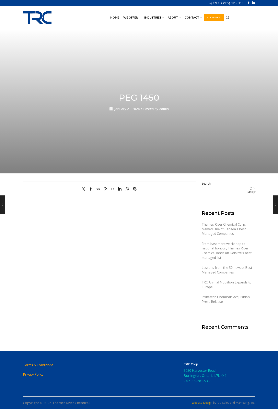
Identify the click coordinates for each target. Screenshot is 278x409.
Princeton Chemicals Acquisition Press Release (226, 299)
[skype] (134, 189)
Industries (152, 17)
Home (114, 17)
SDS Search (213, 17)
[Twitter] (84, 189)
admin (164, 109)
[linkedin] (120, 189)
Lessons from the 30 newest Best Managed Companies (227, 270)
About (173, 17)
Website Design (202, 403)
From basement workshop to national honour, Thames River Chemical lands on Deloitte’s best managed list (227, 250)
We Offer (130, 17)
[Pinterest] (105, 189)
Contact (192, 17)
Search (206, 183)
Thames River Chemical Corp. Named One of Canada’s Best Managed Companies (224, 229)
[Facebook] (248, 3)
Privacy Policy (33, 374)
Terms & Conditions (38, 365)
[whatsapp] (127, 189)
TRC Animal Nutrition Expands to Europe (226, 284)
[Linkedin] (253, 3)
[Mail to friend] (112, 189)
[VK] (98, 189)
